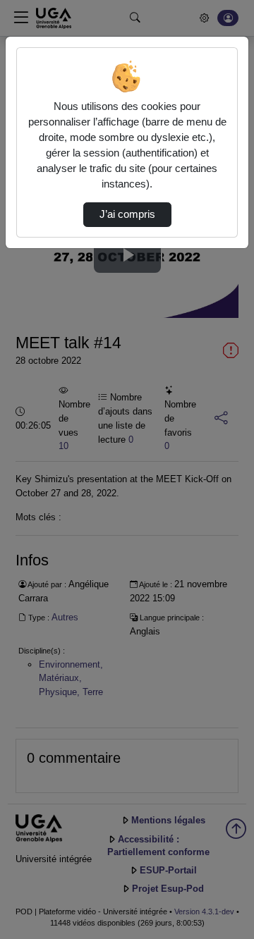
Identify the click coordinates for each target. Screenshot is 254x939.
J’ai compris (127, 214)
